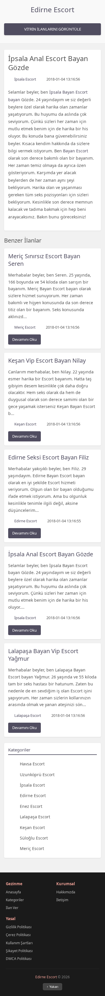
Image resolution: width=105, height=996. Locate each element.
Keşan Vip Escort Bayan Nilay (47, 360)
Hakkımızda (65, 892)
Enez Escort (31, 806)
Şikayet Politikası (19, 950)
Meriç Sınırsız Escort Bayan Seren (44, 260)
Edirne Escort (52, 9)
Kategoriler (15, 899)
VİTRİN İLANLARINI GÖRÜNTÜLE (52, 29)
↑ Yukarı (52, 986)
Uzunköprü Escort (37, 774)
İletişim (62, 899)
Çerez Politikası (18, 934)
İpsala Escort (32, 785)
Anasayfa (13, 892)
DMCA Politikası (19, 958)
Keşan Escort (32, 827)
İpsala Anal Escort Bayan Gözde (50, 554)
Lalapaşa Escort (35, 816)
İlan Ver (12, 907)
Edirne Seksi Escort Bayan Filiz (48, 457)
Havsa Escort (32, 764)
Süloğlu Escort (34, 838)
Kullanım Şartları (19, 942)
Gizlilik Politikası (19, 926)
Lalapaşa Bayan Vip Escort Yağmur (43, 654)
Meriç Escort (32, 848)
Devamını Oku (24, 339)
